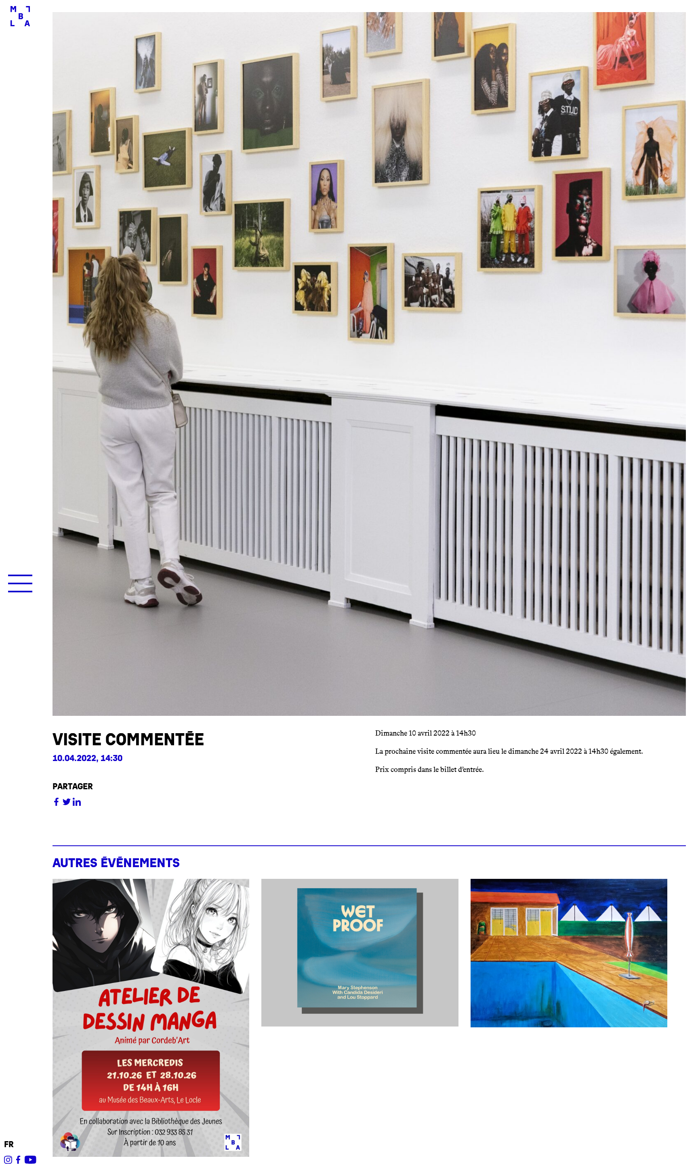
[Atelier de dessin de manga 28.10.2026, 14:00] (151, 1018)
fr (9, 1145)
